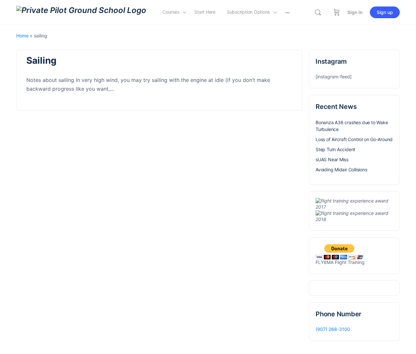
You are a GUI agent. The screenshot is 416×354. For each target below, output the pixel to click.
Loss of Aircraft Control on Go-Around (354, 139)
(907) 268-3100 (333, 329)
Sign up (385, 12)
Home (22, 35)
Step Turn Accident (335, 149)
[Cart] (336, 12)
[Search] (317, 12)
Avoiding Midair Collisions (341, 169)
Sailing (41, 60)
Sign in (355, 12)
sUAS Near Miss (332, 159)
